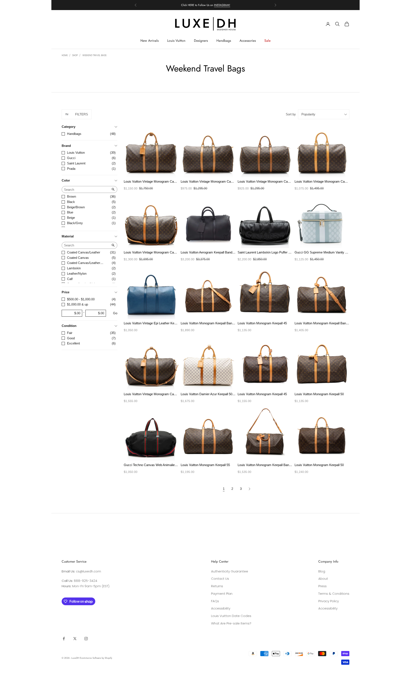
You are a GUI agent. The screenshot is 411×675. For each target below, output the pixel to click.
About (323, 578)
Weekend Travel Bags (94, 55)
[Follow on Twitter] (75, 638)
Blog (321, 571)
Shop (75, 55)
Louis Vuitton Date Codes (231, 616)
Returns (217, 586)
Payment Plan (221, 593)
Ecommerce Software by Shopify (96, 658)
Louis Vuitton (176, 40)
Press (322, 586)
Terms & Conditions (333, 593)
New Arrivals (149, 40)
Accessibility (220, 608)
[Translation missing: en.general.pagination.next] (249, 488)
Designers (201, 40)
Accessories (248, 40)
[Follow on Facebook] (64, 638)
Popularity (308, 114)
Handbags (223, 40)
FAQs (215, 601)
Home (65, 55)
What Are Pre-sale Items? (231, 623)
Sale (267, 40)
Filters (81, 114)
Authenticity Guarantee (229, 571)
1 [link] (224, 488)
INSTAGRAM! (222, 5)
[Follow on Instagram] (86, 638)
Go (115, 313)
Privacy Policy (328, 601)
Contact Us (220, 578)
